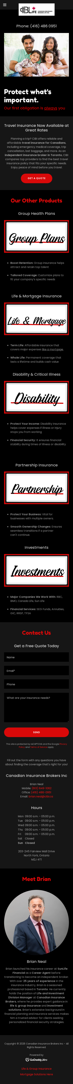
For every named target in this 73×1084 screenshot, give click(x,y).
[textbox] (36, 657)
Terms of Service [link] (38, 747)
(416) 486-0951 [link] (41, 792)
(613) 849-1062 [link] (41, 788)
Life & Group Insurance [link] (36, 1069)
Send (36, 732)
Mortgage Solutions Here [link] (36, 1074)
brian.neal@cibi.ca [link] (41, 796)
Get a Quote (36, 178)
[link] (36, 4)
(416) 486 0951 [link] (43, 26)
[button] (6, 4)
